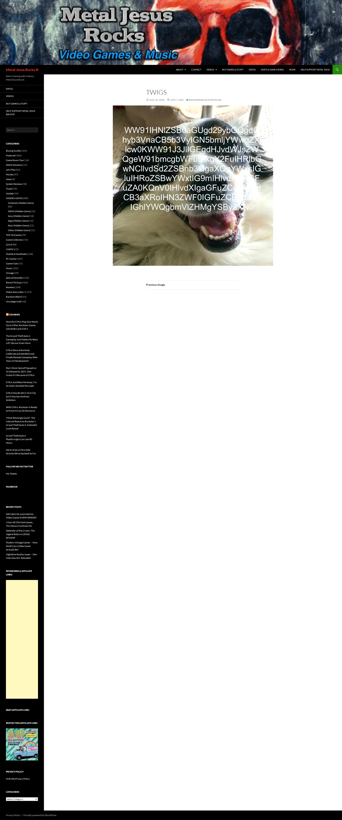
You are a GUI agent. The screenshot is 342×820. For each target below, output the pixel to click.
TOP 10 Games (13, 234)
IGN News (14, 314)
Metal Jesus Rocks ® (22, 69)
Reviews (10, 287)
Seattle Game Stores (272, 69)
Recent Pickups (14, 282)
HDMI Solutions (14, 164)
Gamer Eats (12, 263)
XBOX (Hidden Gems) (19, 211)
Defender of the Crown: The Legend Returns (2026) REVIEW (20, 534)
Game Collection (14, 239)
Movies (9, 174)
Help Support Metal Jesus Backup (20, 113)
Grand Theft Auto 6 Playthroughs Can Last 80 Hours (19, 439)
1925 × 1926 (176, 99)
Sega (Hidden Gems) (18, 220)
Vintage (10, 272)
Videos (210, 69)
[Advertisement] (22, 639)
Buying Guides (13, 150)
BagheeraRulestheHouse (205, 99)
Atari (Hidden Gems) (18, 225)
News (9, 179)
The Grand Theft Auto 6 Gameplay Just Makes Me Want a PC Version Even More (22, 339)
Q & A (9, 244)
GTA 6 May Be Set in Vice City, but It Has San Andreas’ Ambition (21, 396)
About (179, 69)
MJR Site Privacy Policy (18, 778)
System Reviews (14, 183)
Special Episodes (14, 277)
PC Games (11, 258)
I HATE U (10, 249)
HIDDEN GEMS (14, 198)
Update (10, 193)
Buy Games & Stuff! (233, 69)
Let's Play (10, 169)
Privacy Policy (13, 815)
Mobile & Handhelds (16, 253)
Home (292, 69)
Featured (10, 155)
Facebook (12, 486)
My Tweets (11, 473)
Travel (9, 188)
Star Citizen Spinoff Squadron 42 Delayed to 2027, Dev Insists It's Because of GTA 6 (21, 371)
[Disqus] (193, 354)
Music (9, 268)
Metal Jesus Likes (14, 291)
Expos (252, 69)
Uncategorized (13, 301)
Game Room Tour (15, 160)
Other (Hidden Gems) (19, 230)
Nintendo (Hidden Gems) (21, 202)
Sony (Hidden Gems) (18, 215)
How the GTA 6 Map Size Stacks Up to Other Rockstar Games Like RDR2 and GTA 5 (22, 325)
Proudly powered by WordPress (39, 815)
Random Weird (14, 296)
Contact (196, 69)
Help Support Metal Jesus (315, 69)
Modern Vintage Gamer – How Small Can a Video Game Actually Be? (21, 546)
